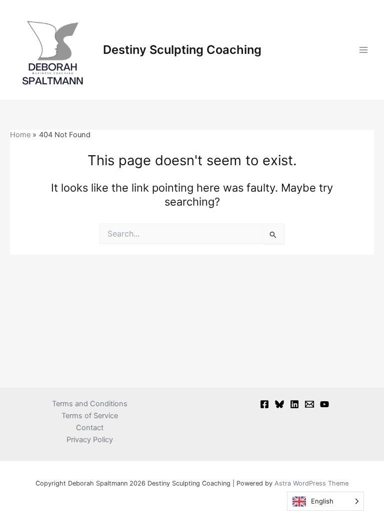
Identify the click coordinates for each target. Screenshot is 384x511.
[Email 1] (309, 404)
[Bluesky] (279, 404)
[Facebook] (264, 404)
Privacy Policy (89, 439)
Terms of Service (90, 415)
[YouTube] (324, 404)
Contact (90, 427)
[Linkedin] (294, 404)
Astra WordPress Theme (311, 483)
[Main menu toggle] (363, 49)
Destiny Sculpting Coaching (182, 49)
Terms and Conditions (90, 403)
